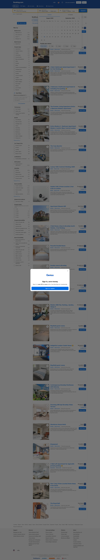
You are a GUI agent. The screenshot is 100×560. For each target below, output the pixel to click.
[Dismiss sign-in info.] (68, 271)
